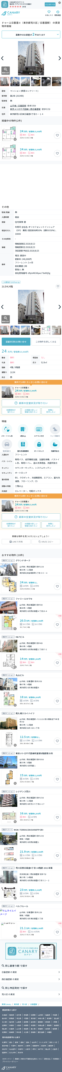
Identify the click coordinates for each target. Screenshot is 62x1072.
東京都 (16, 1004)
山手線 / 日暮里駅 (18, 105)
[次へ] (59, 58)
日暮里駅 (33, 1004)
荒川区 (24, 1004)
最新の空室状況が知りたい (33, 403)
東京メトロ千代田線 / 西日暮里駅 (25, 109)
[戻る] (2, 58)
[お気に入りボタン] (57, 135)
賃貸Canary (6, 1004)
